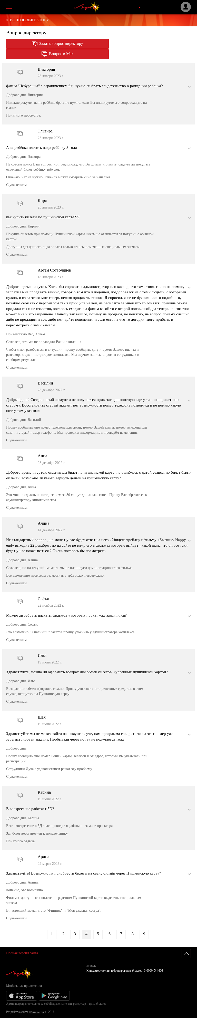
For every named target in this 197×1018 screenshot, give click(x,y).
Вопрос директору (29, 20)
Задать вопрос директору (61, 43)
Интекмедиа (37, 1011)
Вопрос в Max (61, 53)
